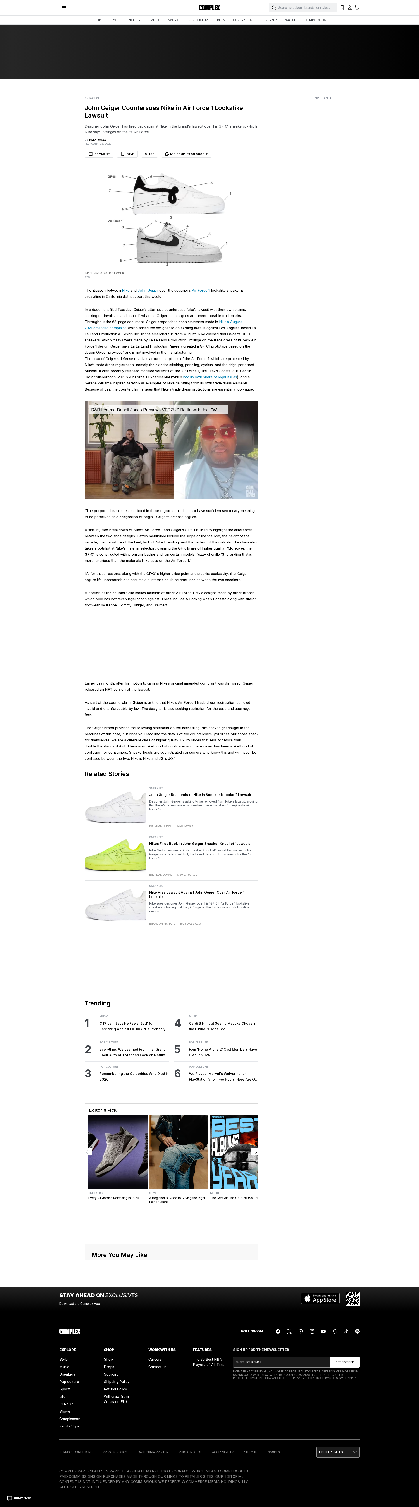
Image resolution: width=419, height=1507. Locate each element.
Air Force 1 (201, 290)
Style (153, 1193)
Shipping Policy (116, 1381)
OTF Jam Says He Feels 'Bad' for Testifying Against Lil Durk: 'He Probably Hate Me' (132, 1026)
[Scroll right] (254, 1151)
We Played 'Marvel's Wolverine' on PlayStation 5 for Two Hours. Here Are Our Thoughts (223, 1076)
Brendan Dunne (160, 826)
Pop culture (69, 1381)
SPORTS (174, 20)
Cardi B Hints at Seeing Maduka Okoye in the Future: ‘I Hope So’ (222, 1026)
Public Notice (190, 1452)
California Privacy (153, 1452)
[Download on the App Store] (320, 1299)
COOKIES (274, 1452)
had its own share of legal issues (210, 377)
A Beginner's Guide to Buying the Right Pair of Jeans (177, 1200)
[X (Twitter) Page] (289, 1331)
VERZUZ (271, 20)
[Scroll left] (88, 1151)
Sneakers (92, 98)
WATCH (290, 20)
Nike (125, 290)
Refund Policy (115, 1389)
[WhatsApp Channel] (301, 1331)
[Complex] (209, 7)
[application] (171, 450)
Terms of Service (334, 1378)
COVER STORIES (245, 20)
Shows (65, 1411)
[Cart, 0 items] (357, 7)
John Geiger (148, 290)
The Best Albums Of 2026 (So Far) (235, 1198)
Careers (154, 1359)
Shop (108, 1359)
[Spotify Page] (357, 1331)
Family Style (69, 1426)
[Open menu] (63, 7)
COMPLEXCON (315, 20)
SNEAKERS (134, 20)
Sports (64, 1389)
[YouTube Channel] (323, 1331)
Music (104, 1016)
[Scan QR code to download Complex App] (353, 1299)
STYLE (113, 20)
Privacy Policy (304, 1378)
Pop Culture (109, 1042)
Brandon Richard (162, 923)
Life (62, 1396)
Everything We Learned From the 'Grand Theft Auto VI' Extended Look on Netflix (133, 1052)
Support (111, 1374)
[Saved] (342, 7)
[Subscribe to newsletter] (345, 1362)
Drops (109, 1367)
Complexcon (69, 1419)
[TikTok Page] (346, 1331)
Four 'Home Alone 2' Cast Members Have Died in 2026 (223, 1052)
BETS (221, 20)
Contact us (157, 1367)
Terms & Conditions (76, 1452)
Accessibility (223, 1452)
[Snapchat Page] (335, 1331)
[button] (338, 1452)
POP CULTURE (199, 20)
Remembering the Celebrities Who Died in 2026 (134, 1076)
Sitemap (250, 1452)
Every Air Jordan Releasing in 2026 (113, 1198)
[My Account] (349, 7)
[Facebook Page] (278, 1331)
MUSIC (155, 20)
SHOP (97, 20)
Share (149, 154)
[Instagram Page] (312, 1331)
